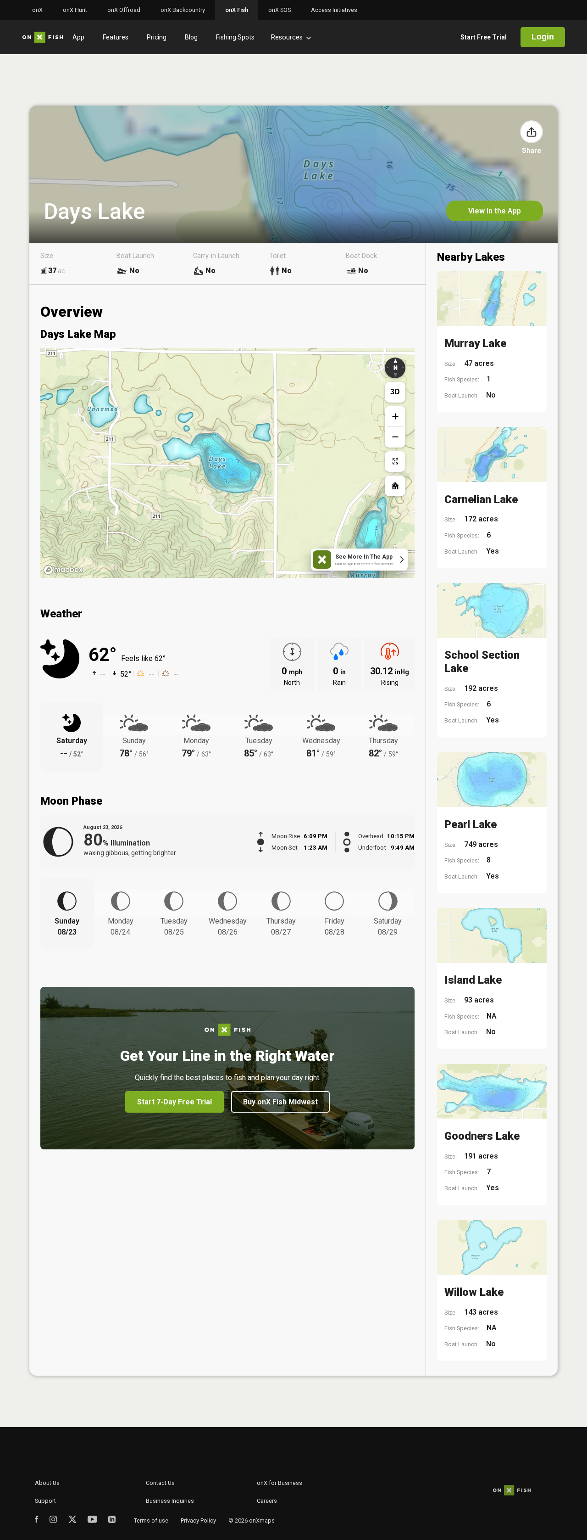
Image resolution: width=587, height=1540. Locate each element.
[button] (531, 131)
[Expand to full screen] (395, 461)
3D (395, 392)
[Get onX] (227, 458)
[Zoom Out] (395, 437)
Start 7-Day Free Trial (174, 1102)
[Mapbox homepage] (63, 570)
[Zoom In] (395, 416)
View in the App (494, 211)
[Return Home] (395, 486)
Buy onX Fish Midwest (280, 1102)
